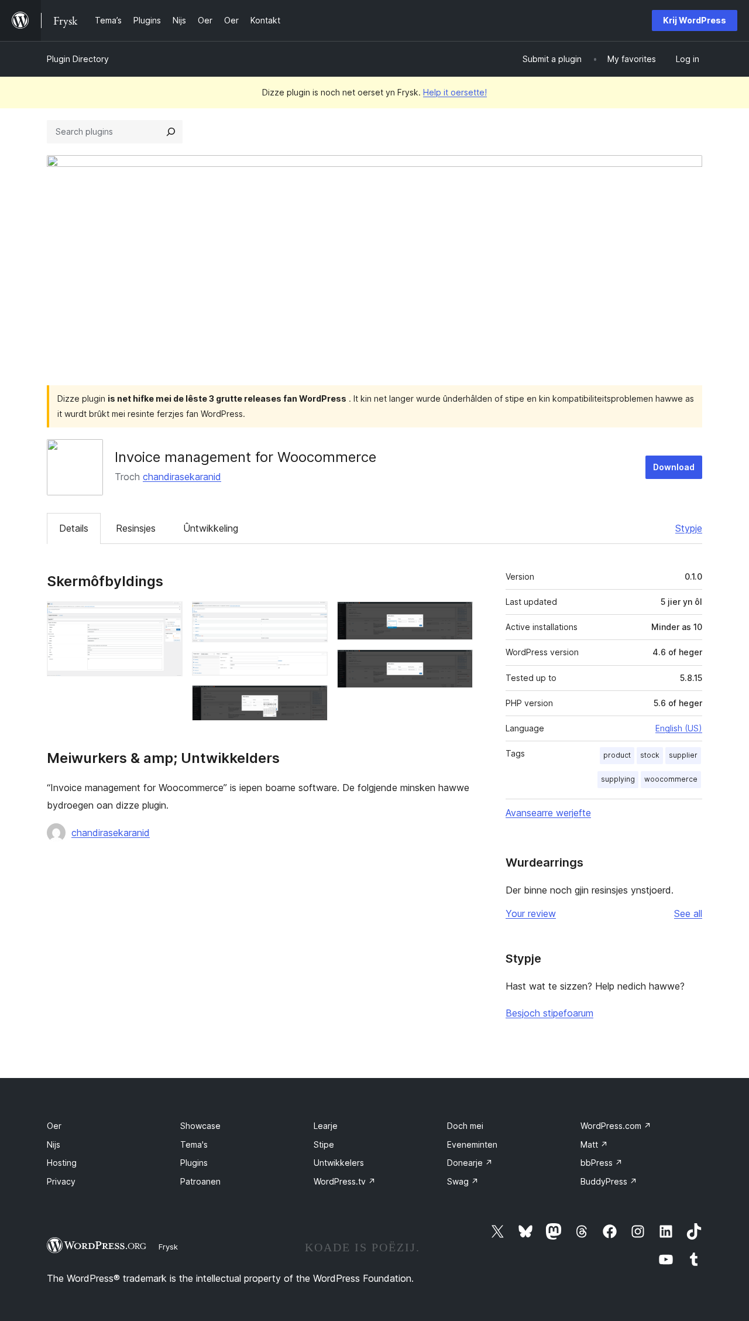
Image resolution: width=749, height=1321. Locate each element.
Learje (326, 1126)
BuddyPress (608, 1181)
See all (688, 913)
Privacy (61, 1181)
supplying (618, 779)
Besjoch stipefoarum (549, 1013)
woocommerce (671, 779)
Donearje (470, 1163)
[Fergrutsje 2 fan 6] (312, 617)
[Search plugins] (171, 131)
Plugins (194, 1163)
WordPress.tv (345, 1181)
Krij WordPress (694, 20)
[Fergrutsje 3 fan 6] (312, 667)
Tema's (194, 1144)
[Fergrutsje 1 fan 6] (167, 617)
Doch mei (465, 1126)
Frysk (168, 1246)
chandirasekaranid (182, 476)
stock (649, 755)
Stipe (324, 1144)
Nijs (53, 1144)
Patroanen (200, 1181)
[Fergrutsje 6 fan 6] (457, 665)
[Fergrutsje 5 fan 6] (457, 617)
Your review (531, 913)
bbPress (601, 1163)
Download (674, 467)
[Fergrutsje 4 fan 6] (312, 701)
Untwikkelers (339, 1163)
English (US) (678, 728)
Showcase (200, 1126)
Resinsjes (136, 528)
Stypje (688, 528)
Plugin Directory (78, 59)
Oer (54, 1126)
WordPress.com (615, 1126)
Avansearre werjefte (548, 813)
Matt (594, 1144)
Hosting (62, 1163)
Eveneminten (472, 1144)
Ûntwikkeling (210, 528)
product (617, 755)
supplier (683, 755)
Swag (463, 1181)
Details (73, 528)
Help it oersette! (455, 92)
